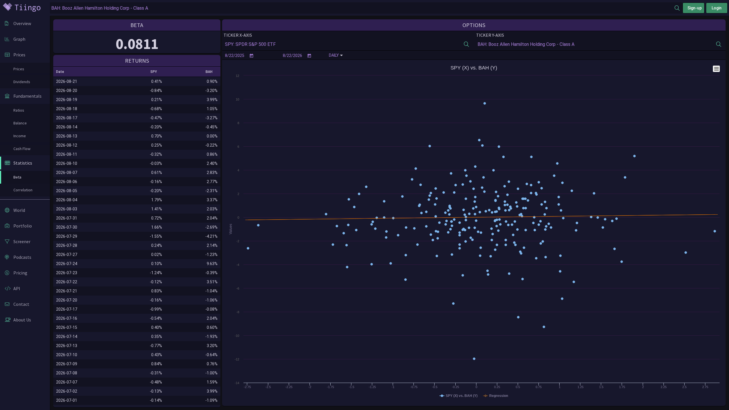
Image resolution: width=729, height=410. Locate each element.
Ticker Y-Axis (490, 35)
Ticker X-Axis (238, 35)
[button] (62, 72)
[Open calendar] (251, 55)
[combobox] (362, 8)
